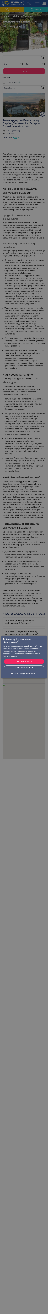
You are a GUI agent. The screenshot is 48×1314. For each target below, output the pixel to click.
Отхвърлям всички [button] (24, 668)
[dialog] (24, 657)
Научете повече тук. (11, 656)
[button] (24, 673)
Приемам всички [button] (24, 661)
